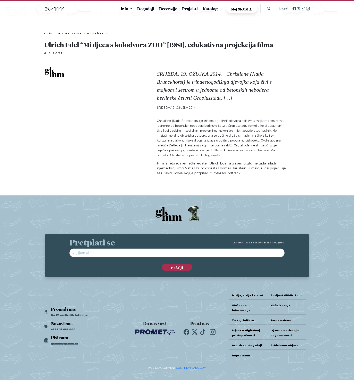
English (284, 8)
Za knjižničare (243, 320)
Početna (52, 33)
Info (125, 8)
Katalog (210, 8)
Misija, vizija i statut (247, 295)
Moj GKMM (240, 8)
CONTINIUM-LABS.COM (191, 367)
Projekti (190, 8)
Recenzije (168, 8)
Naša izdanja (280, 305)
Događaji (145, 8)
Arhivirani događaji (85, 33)
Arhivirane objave (284, 345)
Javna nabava (281, 320)
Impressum (241, 355)
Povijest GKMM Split (286, 295)
